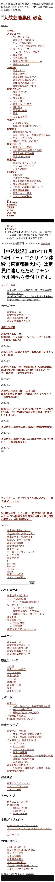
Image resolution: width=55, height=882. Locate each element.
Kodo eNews (19, 811)
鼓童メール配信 (15, 574)
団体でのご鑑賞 (21, 178)
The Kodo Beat (20, 813)
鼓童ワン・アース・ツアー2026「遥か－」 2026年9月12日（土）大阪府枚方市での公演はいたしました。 (27, 412)
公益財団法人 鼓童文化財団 (27, 150)
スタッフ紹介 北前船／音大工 (28, 734)
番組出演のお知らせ (23, 83)
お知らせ (45, 243)
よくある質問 (20, 116)
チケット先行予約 (22, 138)
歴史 (15, 113)
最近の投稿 (8, 327)
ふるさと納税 (20, 169)
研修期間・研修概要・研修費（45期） (33, 768)
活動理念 (17, 107)
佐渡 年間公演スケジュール (27, 61)
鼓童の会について (22, 132)
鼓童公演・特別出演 (23, 40)
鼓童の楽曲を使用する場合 (27, 181)
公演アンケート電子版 (19, 539)
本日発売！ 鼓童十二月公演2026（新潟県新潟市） (27, 427)
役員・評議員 (20, 752)
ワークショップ (21, 49)
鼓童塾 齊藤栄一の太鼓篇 (26, 611)
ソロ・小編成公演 (22, 43)
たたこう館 (13, 555)
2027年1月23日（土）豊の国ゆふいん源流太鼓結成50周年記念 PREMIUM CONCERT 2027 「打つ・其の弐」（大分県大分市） (26, 370)
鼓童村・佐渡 (20, 110)
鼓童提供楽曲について (24, 80)
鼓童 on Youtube (15, 543)
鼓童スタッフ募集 (22, 193)
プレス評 (17, 101)
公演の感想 (19, 623)
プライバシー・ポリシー (20, 868)
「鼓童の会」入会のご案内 (21, 533)
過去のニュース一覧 (17, 802)
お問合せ (17, 175)
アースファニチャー (23, 749)
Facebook (11, 563)
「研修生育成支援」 (17, 715)
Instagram (11, 566)
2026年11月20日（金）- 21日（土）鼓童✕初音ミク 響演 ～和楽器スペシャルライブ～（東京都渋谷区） (27, 393)
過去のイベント (21, 64)
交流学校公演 (20, 58)
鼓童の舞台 (19, 98)
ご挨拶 (16, 95)
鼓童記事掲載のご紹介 (24, 86)
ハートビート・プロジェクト (22, 825)
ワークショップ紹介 (29, 52)
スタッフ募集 (14, 856)
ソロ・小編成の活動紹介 (32, 46)
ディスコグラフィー (23, 166)
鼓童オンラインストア (24, 162)
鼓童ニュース (20, 73)
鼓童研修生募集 (21, 190)
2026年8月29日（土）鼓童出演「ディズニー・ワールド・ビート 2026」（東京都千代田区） (27, 337)
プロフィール (14, 672)
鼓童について (20, 92)
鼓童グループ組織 (22, 147)
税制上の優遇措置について (27, 126)
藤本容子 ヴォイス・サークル (28, 614)
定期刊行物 (13, 805)
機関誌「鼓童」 (21, 808)
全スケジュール (21, 37)
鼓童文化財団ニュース (24, 76)
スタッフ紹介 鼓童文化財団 (27, 737)
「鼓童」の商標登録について (28, 187)
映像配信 (17, 55)
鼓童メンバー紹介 (22, 104)
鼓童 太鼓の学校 (21, 156)
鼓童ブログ (19, 70)
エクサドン (13, 549)
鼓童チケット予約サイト (20, 536)
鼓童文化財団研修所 (23, 153)
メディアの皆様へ (22, 196)
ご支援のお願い (21, 123)
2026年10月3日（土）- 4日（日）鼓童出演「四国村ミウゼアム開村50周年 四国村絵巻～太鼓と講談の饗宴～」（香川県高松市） (27, 516)
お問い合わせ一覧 (16, 847)
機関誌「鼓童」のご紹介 (26, 141)
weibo (10, 571)
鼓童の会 (11, 703)
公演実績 (17, 626)
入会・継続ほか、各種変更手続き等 (31, 135)
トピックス (19, 743)
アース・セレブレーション (21, 552)
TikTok (10, 569)
